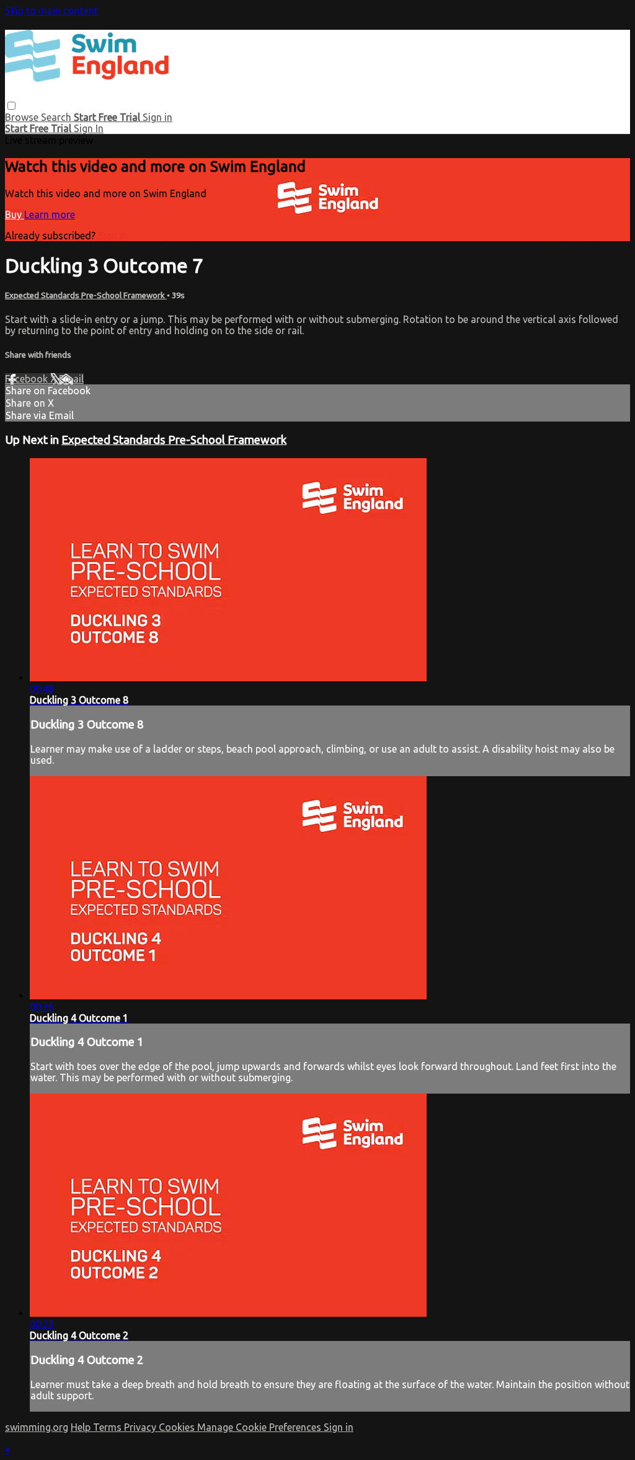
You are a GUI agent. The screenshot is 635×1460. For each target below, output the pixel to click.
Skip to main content (51, 10)
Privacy (141, 1427)
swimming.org (36, 1427)
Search (57, 117)
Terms (108, 1427)
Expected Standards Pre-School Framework (86, 295)
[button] (11, 106)
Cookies (178, 1427)
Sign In (89, 128)
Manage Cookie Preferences (260, 1427)
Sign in (157, 117)
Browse (23, 117)
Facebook (27, 378)
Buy (14, 214)
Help (82, 1427)
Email (71, 378)
